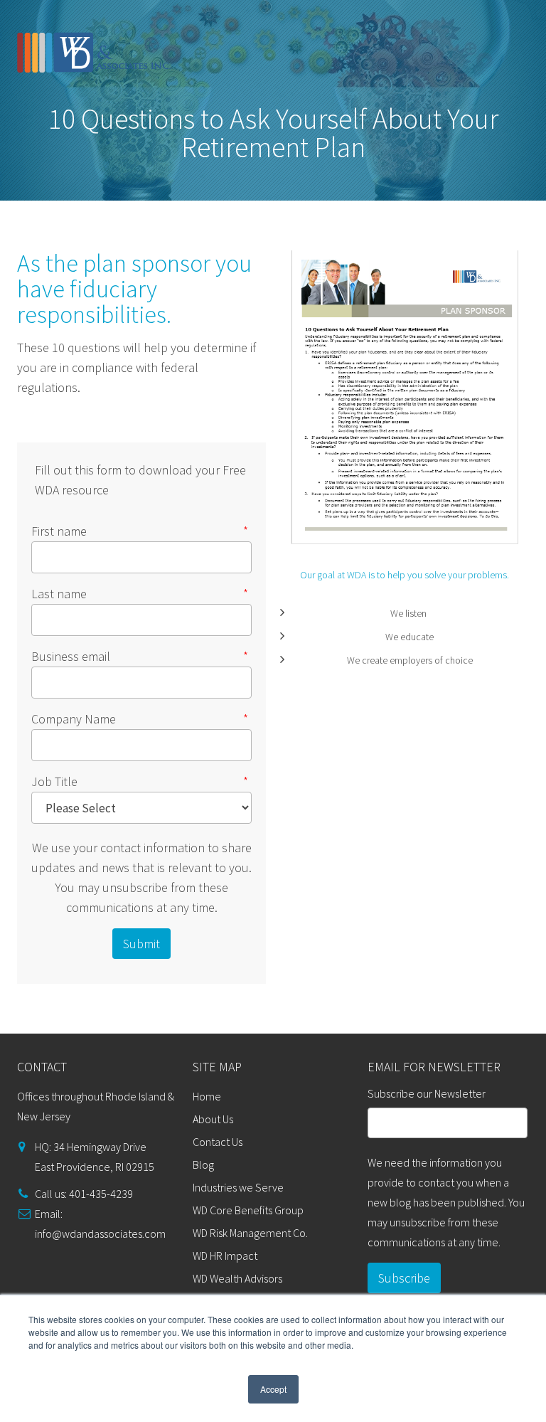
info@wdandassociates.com (100, 1233)
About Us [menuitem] (213, 1119)
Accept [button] (273, 1389)
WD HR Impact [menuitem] (225, 1255)
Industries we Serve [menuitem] (238, 1187)
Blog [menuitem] (203, 1164)
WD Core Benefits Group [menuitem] (248, 1210)
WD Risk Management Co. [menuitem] (250, 1233)
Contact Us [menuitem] (217, 1142)
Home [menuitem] (207, 1096)
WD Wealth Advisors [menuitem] (237, 1278)
